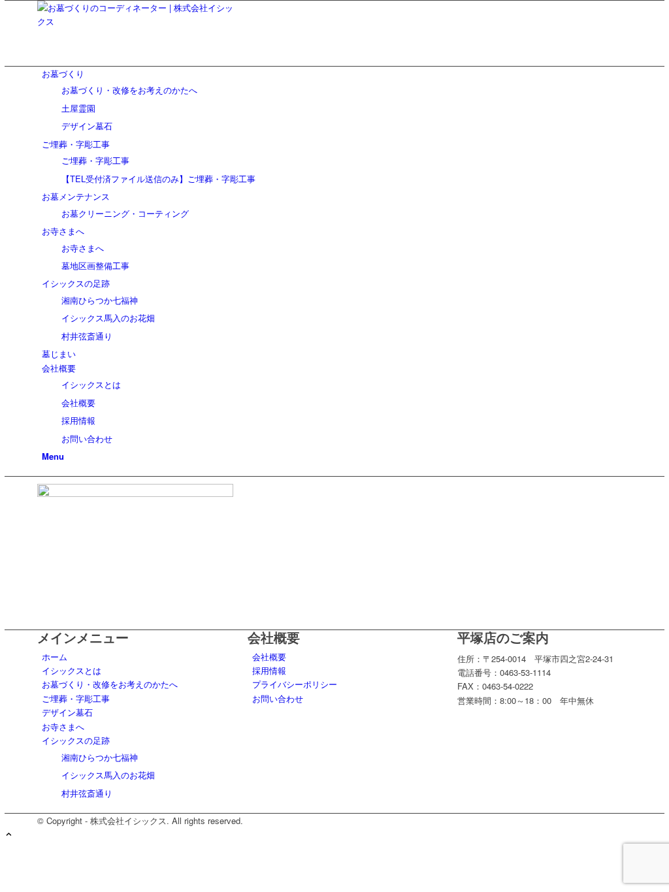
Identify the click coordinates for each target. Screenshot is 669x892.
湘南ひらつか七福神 (99, 757)
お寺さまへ (63, 726)
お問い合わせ (277, 698)
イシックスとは (71, 670)
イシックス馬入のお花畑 (108, 775)
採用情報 (269, 670)
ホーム (54, 656)
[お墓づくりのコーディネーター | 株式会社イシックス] (135, 21)
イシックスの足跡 (76, 740)
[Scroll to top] (9, 835)
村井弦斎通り (86, 793)
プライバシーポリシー (294, 684)
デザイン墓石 (67, 712)
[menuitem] (337, 100)
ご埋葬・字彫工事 (76, 698)
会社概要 (269, 656)
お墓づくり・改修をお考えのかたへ (110, 684)
